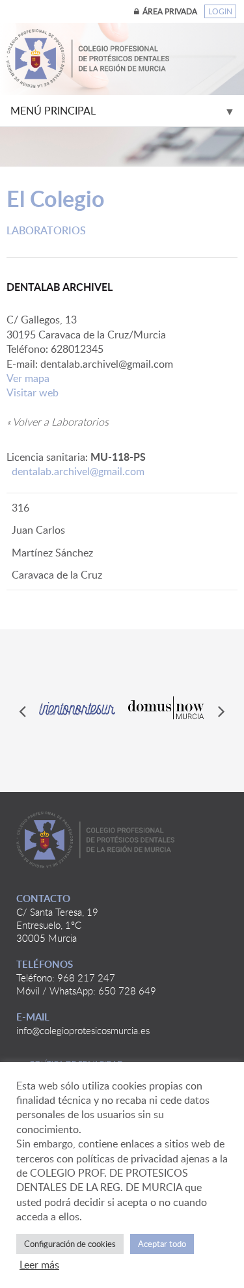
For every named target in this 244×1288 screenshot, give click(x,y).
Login (220, 11)
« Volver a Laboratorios (58, 422)
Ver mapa (28, 378)
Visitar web (33, 392)
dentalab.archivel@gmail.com (78, 471)
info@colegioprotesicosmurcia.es (83, 1030)
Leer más (39, 1264)
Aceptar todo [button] (162, 1244)
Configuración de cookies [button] (70, 1244)
